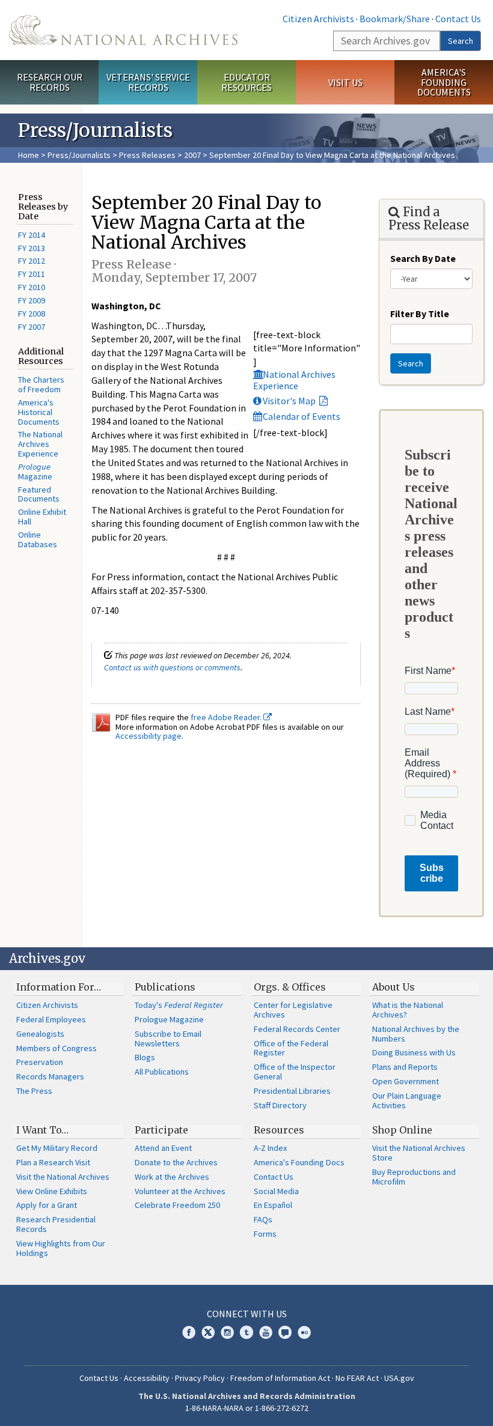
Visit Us (345, 82)
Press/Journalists (79, 155)
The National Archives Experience (40, 444)
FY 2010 (31, 287)
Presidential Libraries (292, 1090)
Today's (179, 1005)
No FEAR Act (357, 1378)
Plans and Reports (405, 1066)
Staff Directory (280, 1105)
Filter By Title (419, 314)
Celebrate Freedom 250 (177, 1205)
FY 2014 (31, 234)
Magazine (35, 471)
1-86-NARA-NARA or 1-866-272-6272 (246, 1408)
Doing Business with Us (414, 1052)
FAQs (263, 1219)
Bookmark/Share (395, 19)
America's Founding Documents (444, 82)
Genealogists (40, 1033)
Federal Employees (51, 1019)
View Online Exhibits (51, 1191)
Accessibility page (148, 735)
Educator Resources (246, 82)
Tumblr (246, 1332)
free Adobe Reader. (227, 717)
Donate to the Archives (176, 1162)
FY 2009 (31, 300)
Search (460, 40)
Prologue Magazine (169, 1019)
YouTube (266, 1332)
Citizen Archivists (318, 19)
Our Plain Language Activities (406, 1100)
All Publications (162, 1071)
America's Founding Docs (299, 1162)
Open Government (405, 1081)
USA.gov (399, 1378)
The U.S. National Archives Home (123, 30)
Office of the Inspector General (294, 1071)
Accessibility (147, 1378)
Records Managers (50, 1076)
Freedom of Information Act (280, 1378)
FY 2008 (31, 313)
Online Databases (37, 539)
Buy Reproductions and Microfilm (414, 1177)
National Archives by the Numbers (415, 1034)
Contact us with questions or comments (172, 667)
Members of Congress (56, 1048)
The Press (34, 1090)
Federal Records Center (297, 1029)
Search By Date (423, 258)
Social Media (276, 1191)
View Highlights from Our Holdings (60, 1248)
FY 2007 (31, 326)
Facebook (189, 1332)
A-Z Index (270, 1147)
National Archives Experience (294, 380)
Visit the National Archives (62, 1176)
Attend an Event (163, 1147)
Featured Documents (39, 494)
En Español (273, 1205)
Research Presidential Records (56, 1224)
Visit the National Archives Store (418, 1152)
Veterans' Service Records (148, 82)
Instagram (227, 1332)
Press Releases (147, 155)
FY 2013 (31, 248)
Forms (265, 1233)
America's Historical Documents (39, 412)
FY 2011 (31, 274)
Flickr (304, 1332)
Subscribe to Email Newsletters (168, 1038)
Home (28, 155)
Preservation (39, 1062)
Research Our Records (49, 82)
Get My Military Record (56, 1147)
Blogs (145, 1057)
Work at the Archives (172, 1176)
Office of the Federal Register (291, 1048)
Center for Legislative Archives (293, 1010)
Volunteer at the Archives (180, 1191)
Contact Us (458, 19)
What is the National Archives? (407, 1010)
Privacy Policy (200, 1378)
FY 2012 (31, 260)
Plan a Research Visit (53, 1162)
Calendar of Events (301, 416)
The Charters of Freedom (41, 384)
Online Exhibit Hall (42, 516)
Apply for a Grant (46, 1205)
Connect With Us (247, 1314)
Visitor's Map (290, 401)
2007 (192, 155)
